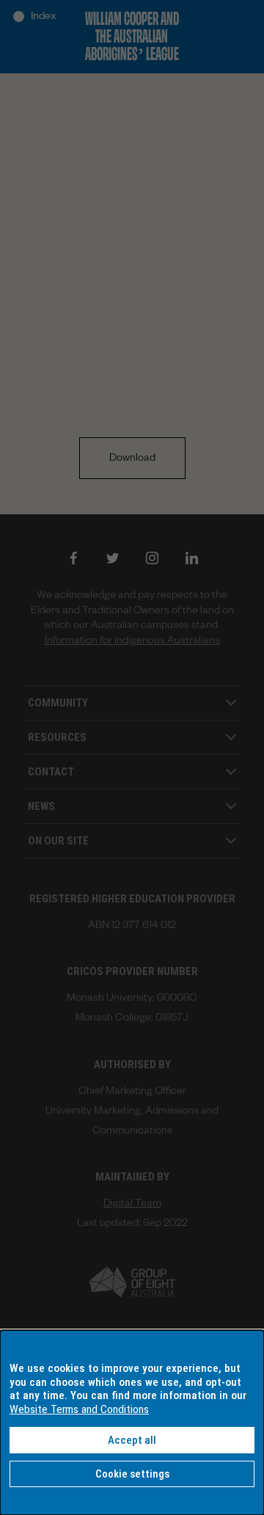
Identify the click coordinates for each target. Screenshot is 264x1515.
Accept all (132, 1440)
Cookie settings (132, 1474)
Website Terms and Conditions (79, 1409)
